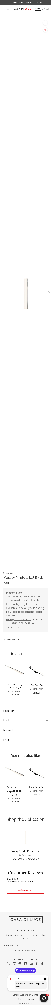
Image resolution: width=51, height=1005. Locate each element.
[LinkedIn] (25, 963)
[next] (49, 293)
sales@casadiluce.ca (18, 619)
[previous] (2, 293)
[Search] (8, 9)
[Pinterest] (19, 963)
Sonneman (8, 572)
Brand (6, 740)
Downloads (8, 730)
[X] (8, 963)
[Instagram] (14, 963)
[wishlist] (43, 9)
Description (8, 711)
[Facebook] (36, 963)
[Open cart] (47, 9)
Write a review (25, 890)
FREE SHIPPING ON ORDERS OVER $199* (25, 2)
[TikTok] (42, 963)
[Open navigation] (3, 9)
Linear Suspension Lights (25, 995)
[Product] (25, 837)
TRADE (38, 8)
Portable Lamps (25, 999)
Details (6, 720)
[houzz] (31, 963)
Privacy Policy (30, 951)
